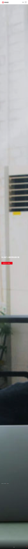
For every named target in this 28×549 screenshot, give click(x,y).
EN (23, 2)
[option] (14, 276)
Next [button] (27, 276)
